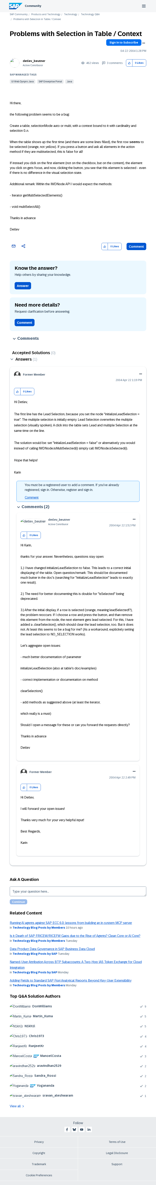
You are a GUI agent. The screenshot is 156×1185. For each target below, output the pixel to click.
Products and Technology (45, 14)
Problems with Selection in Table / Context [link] (37, 19)
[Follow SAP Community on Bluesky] (74, 1129)
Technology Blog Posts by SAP (35, 953)
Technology (70, 14)
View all (15, 1106)
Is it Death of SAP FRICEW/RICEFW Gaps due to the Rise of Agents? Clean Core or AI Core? (75, 936)
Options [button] (143, 43)
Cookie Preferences (39, 1175)
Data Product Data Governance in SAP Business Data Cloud (52, 949)
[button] (129, 63)
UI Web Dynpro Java (22, 81)
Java (69, 81)
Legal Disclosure (117, 1153)
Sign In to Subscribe (123, 42)
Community (33, 5)
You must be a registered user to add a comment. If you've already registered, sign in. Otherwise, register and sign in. (72, 487)
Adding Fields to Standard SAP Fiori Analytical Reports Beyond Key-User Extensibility (70, 980)
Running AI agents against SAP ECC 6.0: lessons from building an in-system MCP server (71, 923)
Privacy (39, 1142)
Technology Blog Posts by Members (39, 927)
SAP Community (19, 14)
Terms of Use (117, 1142)
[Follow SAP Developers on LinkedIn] (89, 1129)
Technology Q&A (90, 14)
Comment (136, 246)
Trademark (39, 1164)
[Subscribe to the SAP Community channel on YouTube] (81, 1129)
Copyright (38, 1153)
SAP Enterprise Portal (50, 81)
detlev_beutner (34, 61)
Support (117, 1164)
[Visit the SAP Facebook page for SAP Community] (67, 1129)
